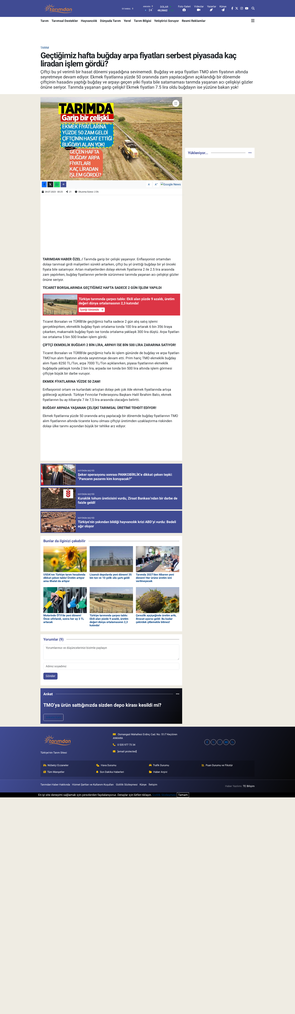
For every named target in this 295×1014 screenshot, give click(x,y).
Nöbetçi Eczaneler (58, 765)
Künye (143, 784)
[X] (213, 742)
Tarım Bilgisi (142, 21)
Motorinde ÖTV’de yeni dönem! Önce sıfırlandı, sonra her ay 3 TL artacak (63, 619)
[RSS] (232, 742)
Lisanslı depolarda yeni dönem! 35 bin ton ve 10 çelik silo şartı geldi (111, 576)
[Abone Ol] (171, 184)
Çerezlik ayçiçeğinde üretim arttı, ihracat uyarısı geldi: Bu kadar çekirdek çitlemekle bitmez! (156, 619)
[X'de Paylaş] (50, 184)
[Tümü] (177, 694)
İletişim (153, 784)
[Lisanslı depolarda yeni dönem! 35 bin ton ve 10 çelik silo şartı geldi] (111, 559)
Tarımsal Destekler (65, 21)
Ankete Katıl (53, 717)
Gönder (50, 676)
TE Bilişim (249, 786)
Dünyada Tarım (110, 21)
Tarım (44, 21)
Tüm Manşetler (55, 771)
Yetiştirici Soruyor (166, 21)
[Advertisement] (220, 121)
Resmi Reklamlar (194, 21)
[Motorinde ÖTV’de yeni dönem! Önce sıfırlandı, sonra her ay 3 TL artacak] (65, 599)
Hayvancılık (89, 21)
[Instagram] (220, 742)
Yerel (127, 21)
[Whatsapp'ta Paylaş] (57, 184)
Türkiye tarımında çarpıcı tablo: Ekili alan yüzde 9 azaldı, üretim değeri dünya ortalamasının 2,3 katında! (109, 620)
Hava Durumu (108, 765)
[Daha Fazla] (63, 184)
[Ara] (253, 8)
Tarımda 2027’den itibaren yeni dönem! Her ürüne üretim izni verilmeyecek (155, 578)
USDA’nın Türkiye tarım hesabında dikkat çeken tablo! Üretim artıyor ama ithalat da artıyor (64, 578)
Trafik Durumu (161, 765)
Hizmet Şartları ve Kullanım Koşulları (93, 784)
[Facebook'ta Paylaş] (44, 184)
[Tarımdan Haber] (58, 8)
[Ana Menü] (253, 20)
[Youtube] (226, 742)
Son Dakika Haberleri (112, 771)
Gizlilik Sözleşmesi (127, 784)
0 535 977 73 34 (126, 744)
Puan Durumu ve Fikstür (219, 765)
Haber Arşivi (160, 771)
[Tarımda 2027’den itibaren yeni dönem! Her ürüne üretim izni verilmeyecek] (157, 559)
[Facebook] (207, 742)
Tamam (183, 795)
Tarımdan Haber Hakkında (55, 784)
